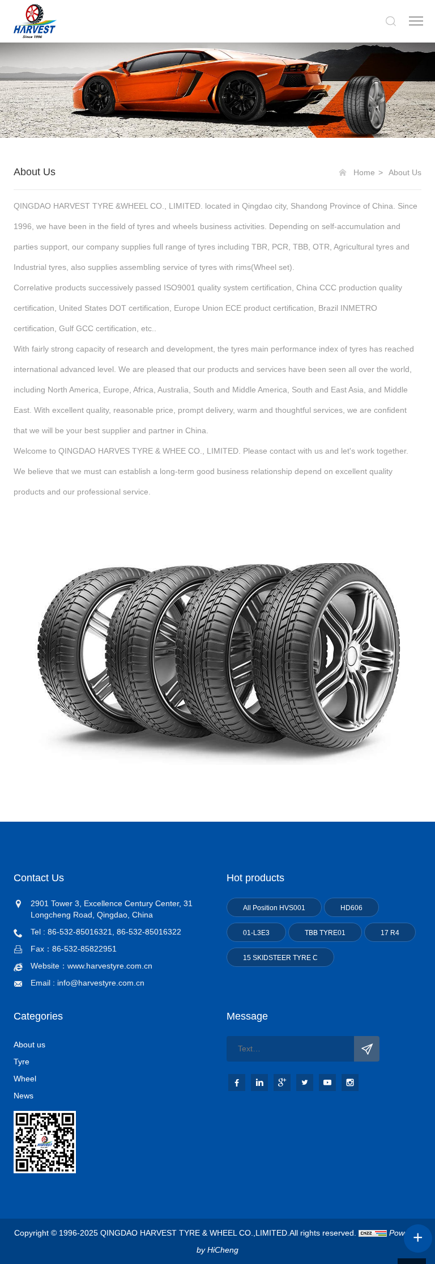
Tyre (21, 1061)
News (23, 1095)
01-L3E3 (256, 933)
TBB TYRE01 (325, 933)
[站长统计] (373, 1232)
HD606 (351, 908)
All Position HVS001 (274, 908)
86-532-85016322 (149, 931)
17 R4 (390, 933)
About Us (405, 172)
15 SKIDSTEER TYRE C (280, 958)
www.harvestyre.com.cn (109, 965)
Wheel (25, 1078)
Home (364, 172)
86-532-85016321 (80, 931)
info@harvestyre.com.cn (100, 982)
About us (29, 1044)
